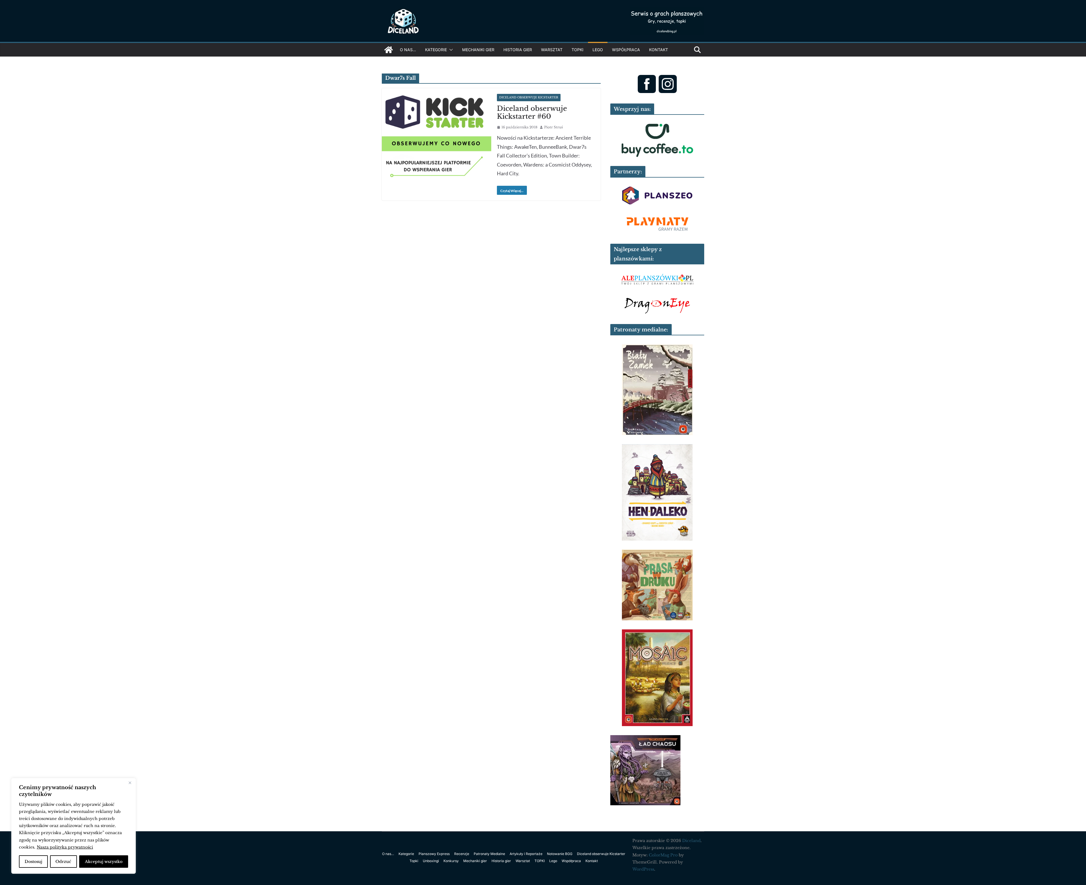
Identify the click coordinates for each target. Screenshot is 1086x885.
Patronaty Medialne (489, 854)
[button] (450, 50)
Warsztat (552, 49)
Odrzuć (63, 861)
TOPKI (577, 49)
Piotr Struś (553, 127)
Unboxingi (431, 861)
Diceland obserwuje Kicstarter (528, 97)
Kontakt (658, 49)
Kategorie (436, 49)
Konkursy (451, 861)
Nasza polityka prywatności (65, 847)
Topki (414, 861)
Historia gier (517, 49)
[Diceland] (388, 50)
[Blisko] (129, 783)
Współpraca (626, 49)
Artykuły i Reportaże (526, 854)
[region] (73, 826)
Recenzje (461, 854)
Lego (597, 49)
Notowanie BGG (559, 854)
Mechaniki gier (478, 49)
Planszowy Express (434, 854)
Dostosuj (33, 861)
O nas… (408, 49)
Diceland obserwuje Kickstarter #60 (532, 112)
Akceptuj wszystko (103, 861)
